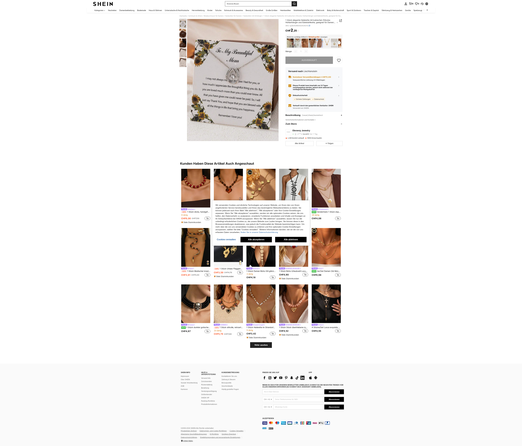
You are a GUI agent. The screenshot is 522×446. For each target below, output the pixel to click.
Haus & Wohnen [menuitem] (155, 10)
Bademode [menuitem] (141, 10)
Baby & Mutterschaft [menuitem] (335, 10)
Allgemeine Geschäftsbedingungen (194, 434)
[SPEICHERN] (339, 60)
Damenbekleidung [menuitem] (126, 10)
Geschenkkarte (227, 386)
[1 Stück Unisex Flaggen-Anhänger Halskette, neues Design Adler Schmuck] (228, 247)
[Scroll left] (424, 10)
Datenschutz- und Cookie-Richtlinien (213, 431)
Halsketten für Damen (233, 16)
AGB (182, 386)
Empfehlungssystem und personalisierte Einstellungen (220, 437)
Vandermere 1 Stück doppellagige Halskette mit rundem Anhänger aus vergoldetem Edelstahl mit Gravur (326, 212)
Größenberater (206, 394)
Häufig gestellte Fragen (230, 389)
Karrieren (184, 389)
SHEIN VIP (205, 398)
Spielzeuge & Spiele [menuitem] (421, 10)
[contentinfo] (303, 423)
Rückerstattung (206, 385)
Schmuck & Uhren (195, 16)
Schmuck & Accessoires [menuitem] (233, 10)
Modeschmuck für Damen (213, 16)
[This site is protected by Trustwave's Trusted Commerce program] (264, 428)
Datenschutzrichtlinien (189, 437)
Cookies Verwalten (236, 431)
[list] (284, 378)
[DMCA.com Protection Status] (270, 428)
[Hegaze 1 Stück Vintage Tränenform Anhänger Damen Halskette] (319, 43)
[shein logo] (103, 4)
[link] (411, 3)
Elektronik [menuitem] (320, 10)
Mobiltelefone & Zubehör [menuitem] (303, 10)
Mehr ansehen (261, 345)
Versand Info (205, 378)
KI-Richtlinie (214, 434)
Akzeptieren (268, 418)
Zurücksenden (206, 381)
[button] (422, 3)
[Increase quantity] (306, 51)
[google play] (316, 379)
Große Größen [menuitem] (271, 10)
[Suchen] (294, 3)
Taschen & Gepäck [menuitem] (371, 10)
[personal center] (405, 3)
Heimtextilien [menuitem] (285, 10)
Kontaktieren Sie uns (229, 376)
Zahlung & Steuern (228, 379)
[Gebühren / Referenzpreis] (298, 31)
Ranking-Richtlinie (208, 401)
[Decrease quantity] (295, 51)
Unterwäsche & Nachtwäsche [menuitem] (177, 10)
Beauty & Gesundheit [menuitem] (254, 10)
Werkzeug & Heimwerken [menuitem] (392, 10)
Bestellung (205, 388)
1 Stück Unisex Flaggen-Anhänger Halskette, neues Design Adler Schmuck (228, 269)
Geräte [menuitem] (408, 10)
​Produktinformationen (209, 404)
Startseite (183, 16)
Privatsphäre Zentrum (189, 431)
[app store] (310, 379)
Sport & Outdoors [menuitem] (354, 10)
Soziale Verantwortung (189, 383)
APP (310, 372)
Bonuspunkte (226, 383)
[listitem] (290, 43)
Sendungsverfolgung (209, 391)
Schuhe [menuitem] (218, 10)
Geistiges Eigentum (229, 434)
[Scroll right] (427, 10)
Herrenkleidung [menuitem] (198, 10)
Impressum (185, 376)
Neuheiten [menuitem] (112, 10)
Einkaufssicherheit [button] (300, 95)
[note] (191, 222)
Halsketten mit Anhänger (252, 16)
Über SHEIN (185, 379)
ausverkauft (309, 60)
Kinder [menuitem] (210, 10)
